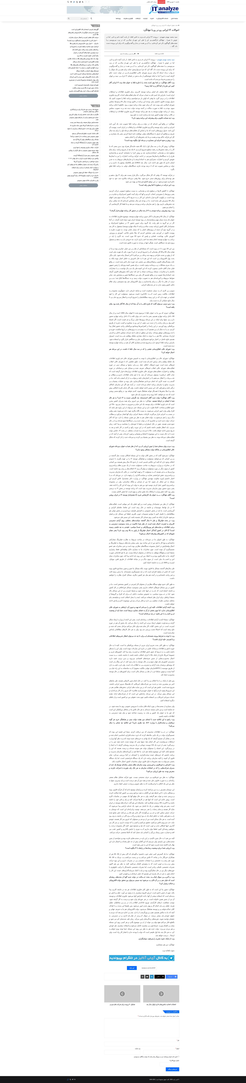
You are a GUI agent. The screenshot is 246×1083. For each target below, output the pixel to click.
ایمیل (177, 1048)
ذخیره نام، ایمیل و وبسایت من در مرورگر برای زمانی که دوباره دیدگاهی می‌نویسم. (156, 1056)
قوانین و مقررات (128, 18)
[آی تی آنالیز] (164, 9)
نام (178, 1040)
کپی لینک (131, 968)
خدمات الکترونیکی (162, 18)
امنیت (152, 18)
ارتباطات (137, 18)
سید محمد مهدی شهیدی (165, 60)
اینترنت (145, 18)
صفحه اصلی (174, 18)
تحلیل (173, 25)
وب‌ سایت (137, 1048)
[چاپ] (142, 977)
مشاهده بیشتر (83, 96)
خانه (176, 25)
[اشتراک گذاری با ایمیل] (147, 977)
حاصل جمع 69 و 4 (174, 1060)
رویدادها (118, 18)
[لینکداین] (152, 977)
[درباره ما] (74, 2)
